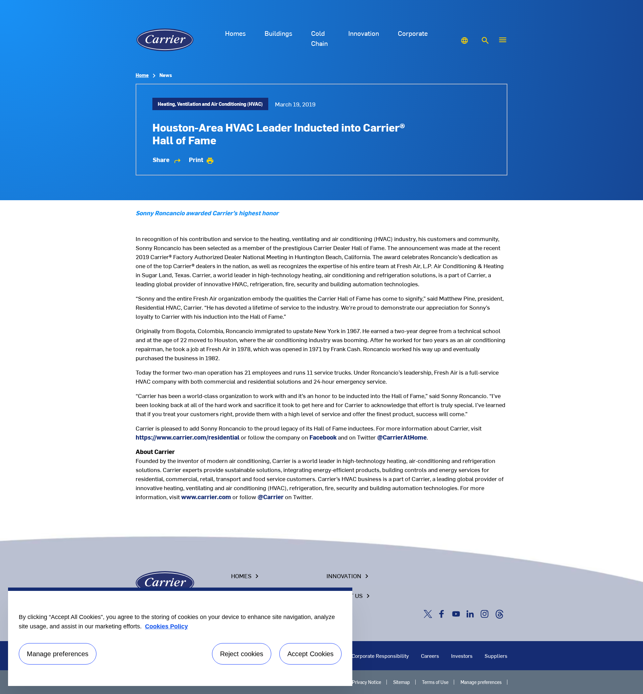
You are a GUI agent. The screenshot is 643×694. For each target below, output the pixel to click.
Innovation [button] (363, 32)
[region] (180, 637)
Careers (430, 655)
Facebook (323, 437)
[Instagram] (486, 613)
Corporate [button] (413, 32)
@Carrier (271, 496)
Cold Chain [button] (319, 38)
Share (167, 159)
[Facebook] (443, 613)
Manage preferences (481, 682)
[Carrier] (165, 582)
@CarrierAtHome (402, 437)
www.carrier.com (206, 496)
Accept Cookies (310, 654)
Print (201, 159)
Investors (462, 655)
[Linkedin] (472, 613)
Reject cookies (241, 654)
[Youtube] (457, 613)
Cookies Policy (166, 626)
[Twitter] (429, 613)
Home (142, 75)
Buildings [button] (278, 32)
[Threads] (499, 613)
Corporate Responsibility (380, 655)
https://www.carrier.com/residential (187, 437)
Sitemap (401, 682)
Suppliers (496, 655)
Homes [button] (235, 32)
